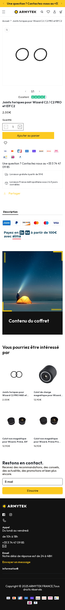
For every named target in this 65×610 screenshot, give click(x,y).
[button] (3, 12)
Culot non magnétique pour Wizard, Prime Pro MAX (46, 440)
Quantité (7, 119)
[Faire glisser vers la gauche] (25, 91)
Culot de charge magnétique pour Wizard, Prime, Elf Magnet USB (47, 394)
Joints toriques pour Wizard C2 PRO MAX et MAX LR (14, 394)
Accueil (5, 21)
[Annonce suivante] (61, 3)
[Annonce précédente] (3, 3)
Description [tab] (10, 211)
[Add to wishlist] (5, 143)
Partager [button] (14, 193)
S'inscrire (32, 490)
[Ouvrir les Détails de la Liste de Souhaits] (48, 12)
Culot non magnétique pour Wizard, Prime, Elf (14, 440)
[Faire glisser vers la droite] (39, 91)
